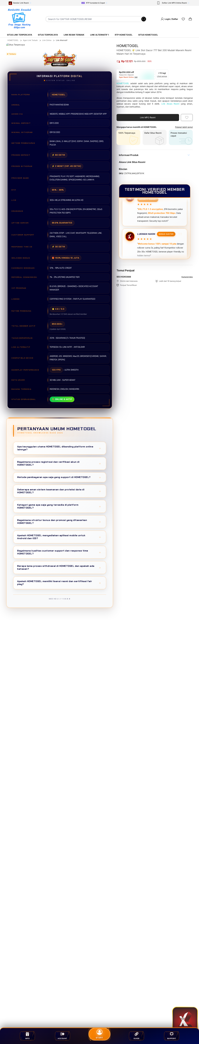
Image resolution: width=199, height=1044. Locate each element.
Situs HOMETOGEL (148, 34)
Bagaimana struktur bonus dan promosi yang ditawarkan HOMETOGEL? (59, 522)
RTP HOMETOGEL (123, 34)
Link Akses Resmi (170, 103)
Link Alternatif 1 (99, 34)
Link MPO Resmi (147, 117)
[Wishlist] (183, 19)
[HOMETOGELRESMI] (19, 19)
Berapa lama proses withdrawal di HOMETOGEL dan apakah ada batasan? (59, 567)
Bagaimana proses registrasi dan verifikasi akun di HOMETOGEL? (59, 463)
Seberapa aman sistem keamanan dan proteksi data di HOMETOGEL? (59, 491)
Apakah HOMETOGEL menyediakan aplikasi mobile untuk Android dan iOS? (59, 537)
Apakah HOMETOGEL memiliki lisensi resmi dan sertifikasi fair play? (59, 583)
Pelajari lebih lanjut (184, 127)
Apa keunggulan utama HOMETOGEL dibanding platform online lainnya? (59, 448)
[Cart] (190, 19)
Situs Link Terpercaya (19, 34)
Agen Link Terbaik (30, 40)
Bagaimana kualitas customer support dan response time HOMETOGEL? (59, 552)
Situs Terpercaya (48, 34)
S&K (136, 77)
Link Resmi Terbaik (74, 34)
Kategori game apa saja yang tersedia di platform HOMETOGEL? (59, 506)
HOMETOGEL (13, 40)
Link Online (46, 40)
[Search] (143, 19)
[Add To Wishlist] (187, 117)
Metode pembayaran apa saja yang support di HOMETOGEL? (59, 477)
